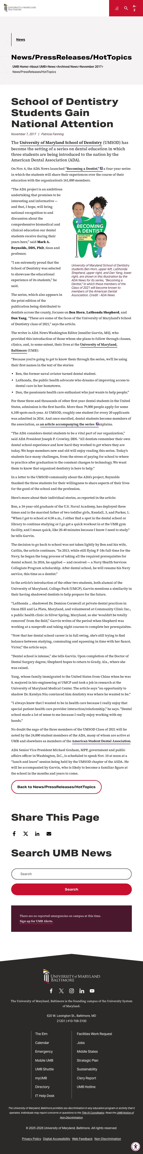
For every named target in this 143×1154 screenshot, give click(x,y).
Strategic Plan (87, 1060)
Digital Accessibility (56, 1139)
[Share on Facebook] (14, 835)
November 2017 (91, 67)
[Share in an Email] (49, 835)
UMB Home (20, 67)
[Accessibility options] (135, 1146)
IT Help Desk (44, 1096)
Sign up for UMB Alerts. (36, 921)
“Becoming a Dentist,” (82, 168)
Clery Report (86, 1078)
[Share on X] (25, 835)
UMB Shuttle (44, 1069)
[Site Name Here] (20, 7)
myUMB (41, 1078)
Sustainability (87, 1069)
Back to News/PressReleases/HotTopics (56, 787)
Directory (42, 1087)
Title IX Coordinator (93, 1112)
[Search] (125, 8)
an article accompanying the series (67, 424)
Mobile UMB (44, 1060)
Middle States (87, 1051)
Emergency (44, 1051)
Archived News (67, 67)
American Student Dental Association (101, 741)
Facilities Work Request (94, 1034)
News (20, 39)
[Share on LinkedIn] (37, 835)
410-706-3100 (76, 1021)
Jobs (81, 1043)
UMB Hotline (86, 1087)
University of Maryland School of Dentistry (61, 142)
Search (71, 889)
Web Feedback (82, 1139)
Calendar (42, 1043)
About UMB (38, 67)
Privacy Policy (31, 1139)
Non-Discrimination (107, 1139)
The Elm (41, 1034)
